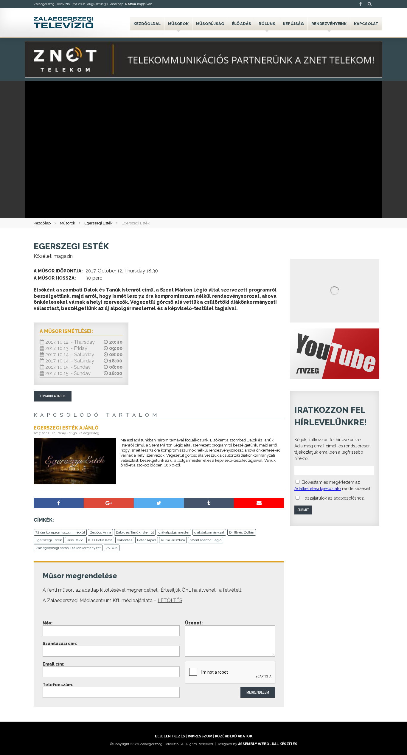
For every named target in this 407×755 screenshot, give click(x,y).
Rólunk (267, 23)
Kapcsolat (366, 23)
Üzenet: (194, 623)
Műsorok (178, 23)
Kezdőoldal (147, 23)
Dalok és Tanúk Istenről (135, 532)
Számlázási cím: (60, 643)
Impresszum (200, 736)
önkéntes (124, 540)
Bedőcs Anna (100, 532)
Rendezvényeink (329, 23)
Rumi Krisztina (173, 540)
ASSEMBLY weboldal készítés (267, 744)
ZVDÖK (111, 548)
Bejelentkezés (170, 736)
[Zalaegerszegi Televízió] (63, 22)
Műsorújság (210, 23)
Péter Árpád (146, 540)
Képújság (293, 23)
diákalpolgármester (174, 532)
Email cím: (53, 664)
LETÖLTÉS (170, 600)
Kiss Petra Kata (100, 540)
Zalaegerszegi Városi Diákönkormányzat (68, 548)
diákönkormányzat (209, 532)
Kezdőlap (42, 223)
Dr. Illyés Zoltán (241, 532)
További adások (53, 396)
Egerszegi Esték (98, 223)
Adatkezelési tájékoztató (317, 488)
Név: (47, 623)
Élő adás (241, 23)
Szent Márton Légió (205, 540)
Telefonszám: (58, 684)
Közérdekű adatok (233, 736)
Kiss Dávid (75, 540)
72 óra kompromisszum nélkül (60, 532)
